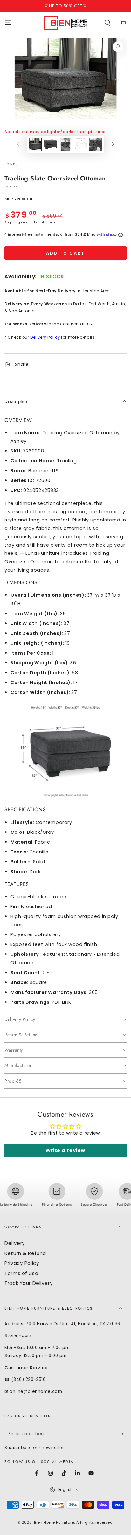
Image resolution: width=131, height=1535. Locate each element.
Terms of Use (21, 1273)
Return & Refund (25, 1253)
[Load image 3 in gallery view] (65, 144)
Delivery (14, 1243)
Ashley (10, 186)
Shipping (12, 222)
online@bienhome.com (36, 1392)
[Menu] (8, 22)
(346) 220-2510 (28, 1379)
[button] (107, 22)
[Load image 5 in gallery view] (95, 144)
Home (9, 164)
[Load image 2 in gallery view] (50, 144)
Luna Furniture (42, 553)
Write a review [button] (65, 1150)
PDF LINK (61, 1002)
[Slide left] (18, 144)
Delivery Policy (45, 337)
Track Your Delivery (28, 1283)
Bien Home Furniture (54, 1522)
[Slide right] (113, 144)
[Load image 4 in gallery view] (80, 144)
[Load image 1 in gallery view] (35, 144)
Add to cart (65, 253)
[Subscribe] (123, 1434)
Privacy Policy (21, 1263)
